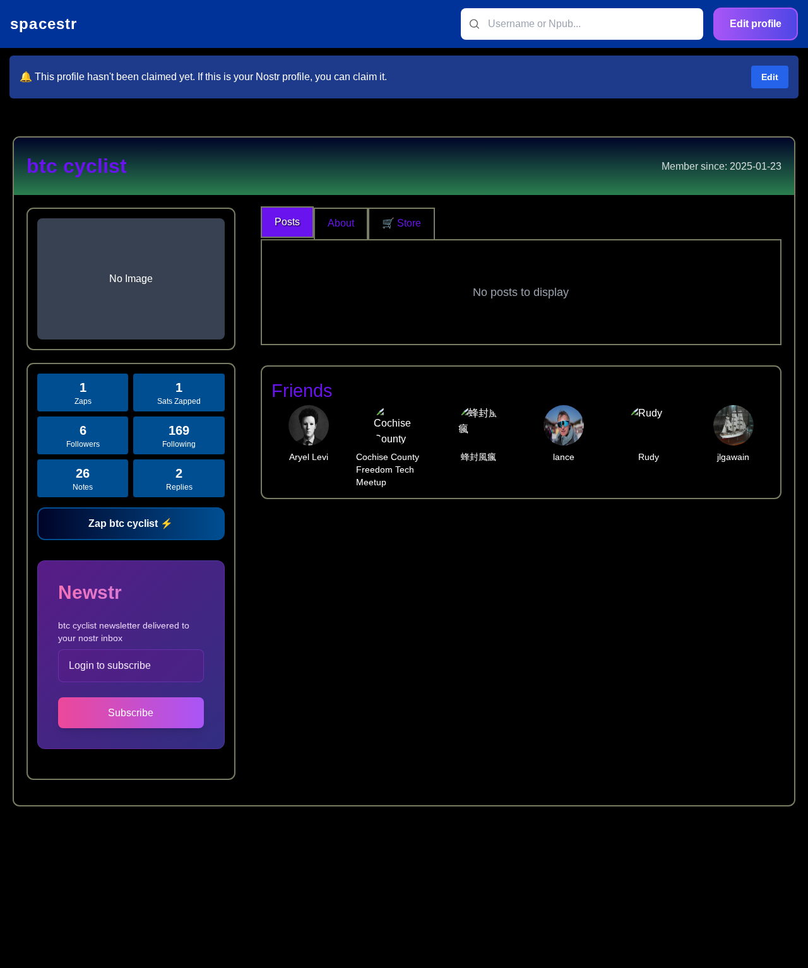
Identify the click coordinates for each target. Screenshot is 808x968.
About (341, 223)
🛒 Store (401, 223)
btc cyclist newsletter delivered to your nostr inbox (123, 631)
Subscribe (130, 712)
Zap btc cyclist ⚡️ (130, 523)
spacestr (44, 23)
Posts (287, 221)
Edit (769, 77)
